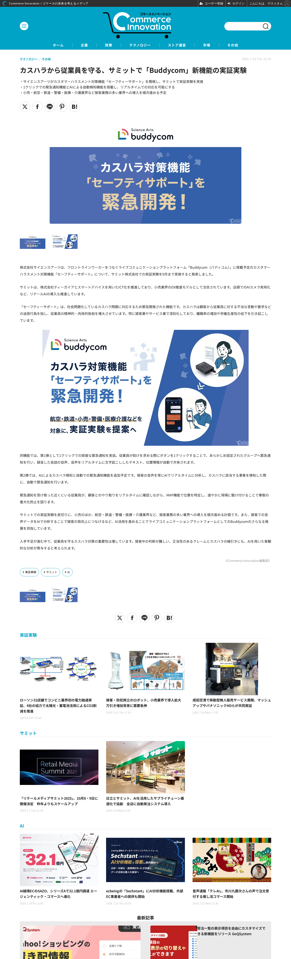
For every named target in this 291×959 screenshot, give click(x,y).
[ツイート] (25, 107)
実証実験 (30, 572)
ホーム (58, 45)
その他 (232, 45)
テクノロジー (140, 45)
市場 (206, 45)
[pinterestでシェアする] (62, 107)
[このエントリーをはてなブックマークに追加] (74, 107)
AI (68, 572)
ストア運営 (177, 45)
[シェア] (37, 107)
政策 (108, 45)
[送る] (50, 107)
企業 (84, 45)
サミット (51, 572)
